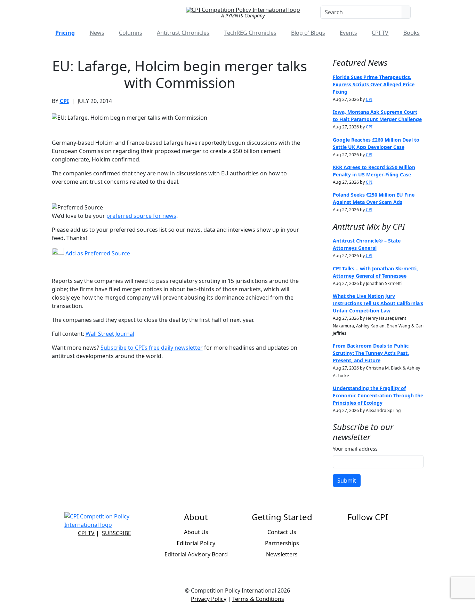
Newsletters (282, 554)
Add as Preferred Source (97, 253)
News (97, 33)
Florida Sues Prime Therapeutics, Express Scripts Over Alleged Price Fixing (373, 84)
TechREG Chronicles (250, 33)
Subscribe (116, 533)
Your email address (355, 448)
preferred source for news (141, 216)
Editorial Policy (196, 543)
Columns (130, 33)
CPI (64, 101)
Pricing (65, 33)
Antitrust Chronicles (183, 33)
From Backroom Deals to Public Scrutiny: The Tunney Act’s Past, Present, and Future (371, 353)
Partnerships (282, 543)
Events (348, 33)
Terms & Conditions (258, 599)
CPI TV (380, 33)
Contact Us (281, 532)
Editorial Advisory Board (196, 554)
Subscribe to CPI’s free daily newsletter (151, 347)
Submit (346, 480)
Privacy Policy (208, 599)
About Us (196, 532)
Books (411, 33)
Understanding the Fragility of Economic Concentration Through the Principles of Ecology (378, 395)
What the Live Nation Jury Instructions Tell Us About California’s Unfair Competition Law (378, 303)
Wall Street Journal (110, 334)
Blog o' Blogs (308, 33)
